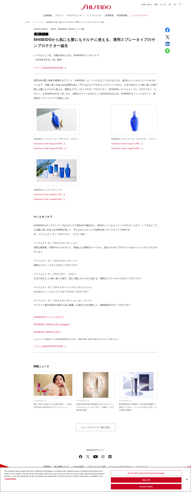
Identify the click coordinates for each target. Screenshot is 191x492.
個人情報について (61, 466)
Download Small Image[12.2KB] (125, 143)
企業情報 (47, 15)
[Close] (187, 479)
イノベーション (94, 15)
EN (170, 4)
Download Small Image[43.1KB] (48, 194)
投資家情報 (122, 15)
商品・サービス (160, 4)
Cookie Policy (10, 479)
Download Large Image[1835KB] (48, 148)
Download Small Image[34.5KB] (48, 143)
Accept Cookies (146, 486)
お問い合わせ (147, 4)
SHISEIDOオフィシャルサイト (49, 317)
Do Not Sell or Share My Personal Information (146, 473)
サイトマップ (142, 466)
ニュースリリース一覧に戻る (95, 427)
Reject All (146, 480)
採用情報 (109, 15)
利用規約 (47, 466)
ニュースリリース (139, 15)
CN (175, 4)
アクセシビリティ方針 (96, 466)
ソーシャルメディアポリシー (121, 466)
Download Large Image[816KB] (48, 199)
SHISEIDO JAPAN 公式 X (47, 332)
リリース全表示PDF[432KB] (48, 67)
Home (27, 22)
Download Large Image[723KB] (125, 148)
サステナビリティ (75, 15)
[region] (95, 479)
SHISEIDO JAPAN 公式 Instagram (52, 324)
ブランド (59, 15)
